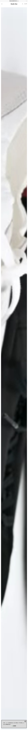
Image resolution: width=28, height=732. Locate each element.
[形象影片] (14, 368)
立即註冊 (14, 726)
